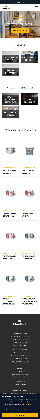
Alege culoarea (20, 30)
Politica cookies (20, 381)
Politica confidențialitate (20, 374)
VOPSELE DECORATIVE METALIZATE (20, 355)
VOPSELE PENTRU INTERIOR (20, 336)
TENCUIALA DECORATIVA (20, 343)
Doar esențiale (29, 410)
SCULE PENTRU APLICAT (20, 362)
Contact (20, 371)
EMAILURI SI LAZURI (20, 346)
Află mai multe (26, 404)
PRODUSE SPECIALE (20, 352)
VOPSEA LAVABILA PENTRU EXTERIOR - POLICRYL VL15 (29, 301)
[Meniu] (36, 7)
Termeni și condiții (20, 378)
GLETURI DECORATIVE (20, 359)
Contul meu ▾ (21, 2)
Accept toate (20, 415)
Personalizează (10, 410)
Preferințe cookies (20, 384)
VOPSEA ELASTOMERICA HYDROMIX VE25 (9, 301)
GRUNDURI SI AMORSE (20, 349)
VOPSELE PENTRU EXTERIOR (20, 339)
